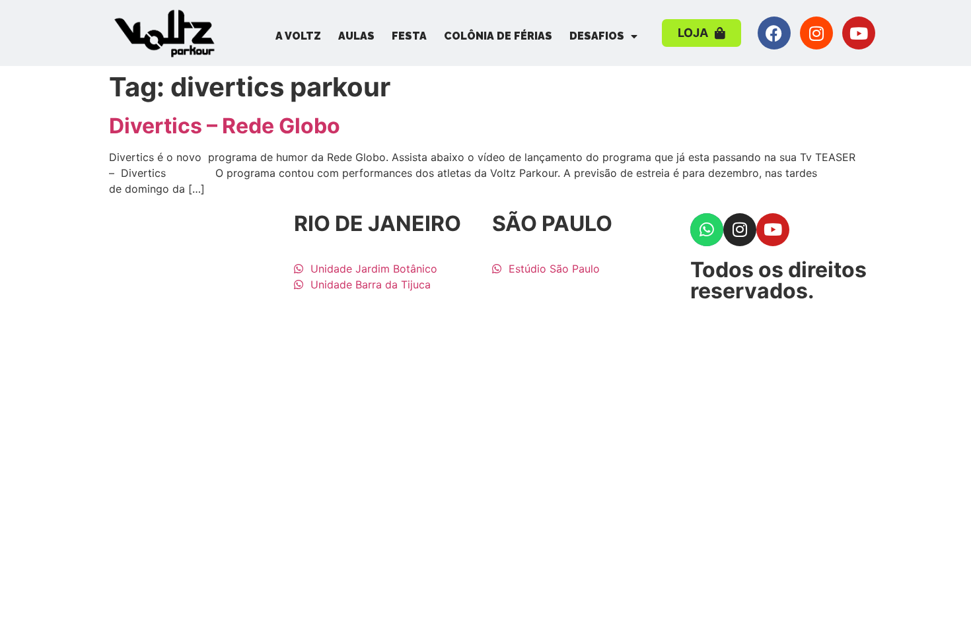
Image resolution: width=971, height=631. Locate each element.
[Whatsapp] (706, 229)
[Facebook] (774, 33)
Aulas (356, 36)
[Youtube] (858, 33)
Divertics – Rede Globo (224, 126)
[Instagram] (816, 33)
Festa (409, 36)
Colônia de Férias (498, 36)
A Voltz (298, 36)
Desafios (596, 36)
